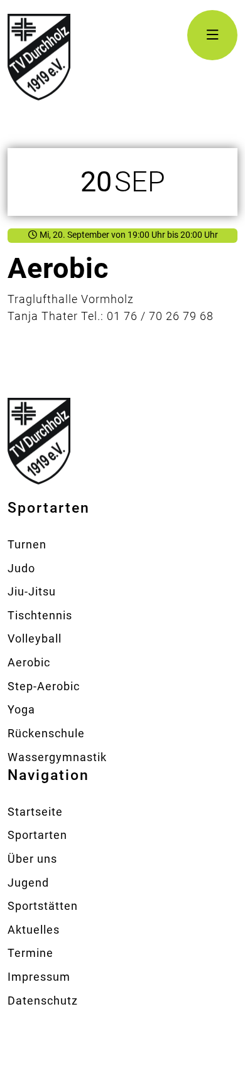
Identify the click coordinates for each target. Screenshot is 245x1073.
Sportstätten (43, 905)
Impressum (39, 976)
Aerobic (29, 662)
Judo (21, 568)
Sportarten (37, 834)
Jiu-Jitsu (32, 591)
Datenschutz (43, 1000)
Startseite (35, 811)
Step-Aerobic (44, 686)
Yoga (21, 709)
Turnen (27, 544)
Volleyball (35, 638)
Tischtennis (40, 615)
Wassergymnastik (57, 757)
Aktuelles (34, 929)
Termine (30, 952)
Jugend (28, 882)
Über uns (32, 858)
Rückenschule (46, 733)
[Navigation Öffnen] (212, 35)
